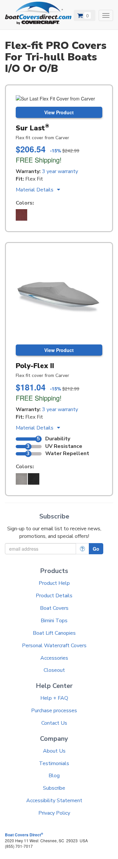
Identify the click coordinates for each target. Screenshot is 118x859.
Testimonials (54, 763)
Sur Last (32, 128)
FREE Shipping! (39, 160)
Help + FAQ (54, 698)
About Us (54, 751)
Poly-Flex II (35, 365)
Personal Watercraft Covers (54, 645)
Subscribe (54, 788)
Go (96, 548)
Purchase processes (54, 710)
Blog (54, 775)
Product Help (54, 583)
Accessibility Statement (54, 800)
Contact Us (54, 723)
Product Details (54, 595)
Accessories (54, 658)
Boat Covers (54, 608)
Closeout (54, 670)
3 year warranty (60, 171)
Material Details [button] (35, 189)
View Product (59, 112)
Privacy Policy (54, 813)
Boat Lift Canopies (54, 633)
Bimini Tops (54, 620)
